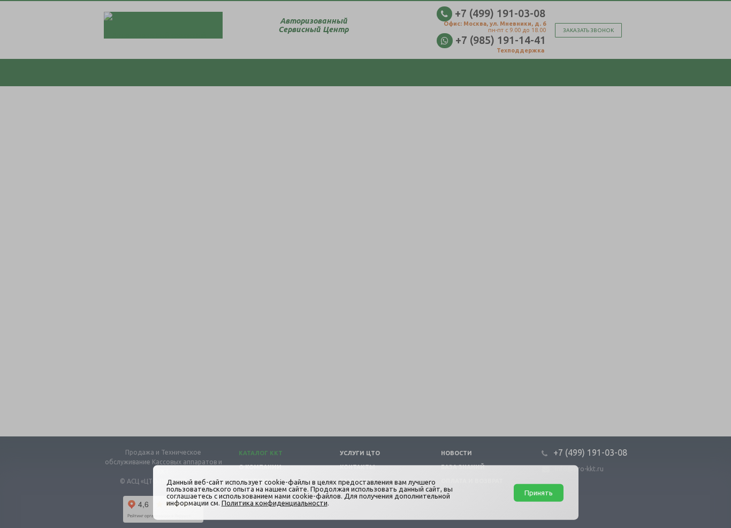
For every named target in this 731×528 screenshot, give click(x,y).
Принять (538, 492)
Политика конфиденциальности (275, 503)
